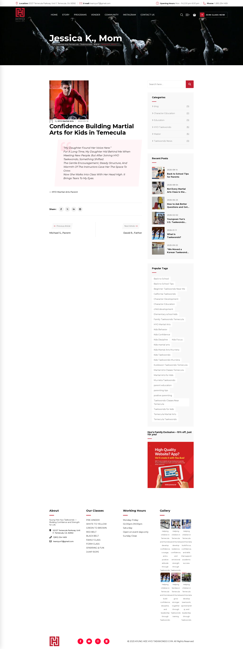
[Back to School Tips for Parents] (158, 173)
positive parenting (163, 395)
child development (163, 309)
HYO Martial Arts (66, 121)
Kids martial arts (162, 345)
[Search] (181, 15)
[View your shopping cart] (194, 14)
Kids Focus (177, 339)
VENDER (95, 15)
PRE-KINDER (93, 520)
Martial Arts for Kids (163, 375)
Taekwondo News (163, 141)
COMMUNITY (111, 15)
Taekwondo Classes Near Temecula (166, 402)
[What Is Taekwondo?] (158, 233)
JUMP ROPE (92, 552)
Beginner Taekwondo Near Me (169, 289)
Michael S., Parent (60, 233)
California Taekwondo (165, 294)
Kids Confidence (162, 334)
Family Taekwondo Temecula (169, 319)
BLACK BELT (92, 536)
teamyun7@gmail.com (100, 3)
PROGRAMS (80, 15)
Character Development (166, 299)
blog (156, 106)
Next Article (129, 226)
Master (157, 134)
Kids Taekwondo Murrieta (167, 360)
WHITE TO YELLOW (96, 524)
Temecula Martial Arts (165, 414)
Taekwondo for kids (164, 409)
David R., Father (132, 233)
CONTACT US (147, 15)
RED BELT (91, 532)
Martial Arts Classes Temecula (169, 370)
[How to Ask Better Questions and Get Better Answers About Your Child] (158, 203)
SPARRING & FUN (95, 548)
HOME (54, 15)
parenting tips (161, 390)
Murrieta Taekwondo (164, 380)
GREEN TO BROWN (96, 528)
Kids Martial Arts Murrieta (166, 350)
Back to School (161, 279)
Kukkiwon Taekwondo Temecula (170, 365)
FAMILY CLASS (93, 540)
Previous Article (63, 226)
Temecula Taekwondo (165, 419)
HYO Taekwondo (162, 127)
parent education (163, 385)
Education (159, 120)
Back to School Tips (164, 284)
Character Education (164, 113)
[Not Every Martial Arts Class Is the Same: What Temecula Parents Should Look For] (158, 188)
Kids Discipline (161, 339)
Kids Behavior (160, 329)
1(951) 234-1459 (60, 537)
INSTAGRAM (129, 15)
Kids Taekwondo (162, 355)
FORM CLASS (93, 544)
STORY (65, 15)
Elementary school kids (165, 314)
